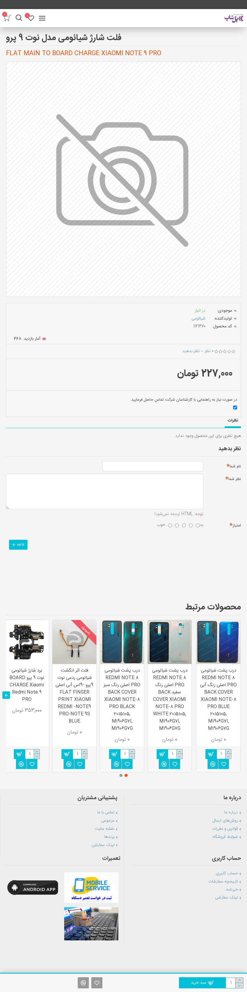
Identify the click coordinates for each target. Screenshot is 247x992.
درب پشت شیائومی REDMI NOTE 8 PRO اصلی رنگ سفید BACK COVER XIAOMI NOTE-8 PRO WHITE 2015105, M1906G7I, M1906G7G (169, 699)
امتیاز (237, 525)
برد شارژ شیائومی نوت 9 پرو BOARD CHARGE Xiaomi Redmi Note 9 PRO (26, 685)
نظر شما (234, 479)
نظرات (233, 420)
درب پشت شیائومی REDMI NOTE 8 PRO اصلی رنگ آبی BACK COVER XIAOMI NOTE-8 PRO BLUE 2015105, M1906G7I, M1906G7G (218, 699)
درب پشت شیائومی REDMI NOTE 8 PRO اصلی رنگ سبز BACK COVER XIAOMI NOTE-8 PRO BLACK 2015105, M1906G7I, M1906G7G (122, 699)
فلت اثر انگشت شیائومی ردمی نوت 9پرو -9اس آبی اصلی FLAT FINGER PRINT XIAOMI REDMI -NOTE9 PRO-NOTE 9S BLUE (74, 696)
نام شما (235, 466)
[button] (241, 695)
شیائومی (198, 318)
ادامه (20, 544)
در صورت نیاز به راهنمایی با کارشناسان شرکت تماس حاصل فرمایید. (183, 399)
